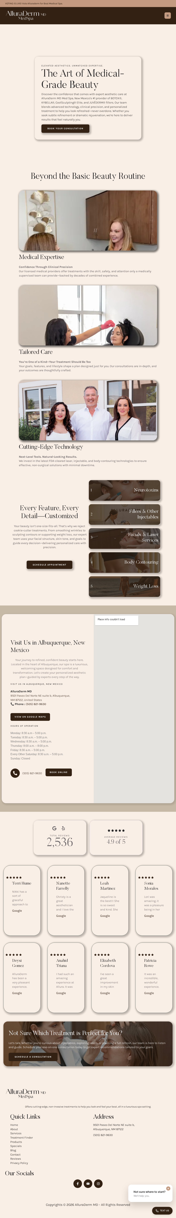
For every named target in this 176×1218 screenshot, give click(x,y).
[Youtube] (88, 1183)
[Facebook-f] (77, 1183)
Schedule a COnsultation (33, 1056)
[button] (65, 128)
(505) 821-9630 (36, 704)
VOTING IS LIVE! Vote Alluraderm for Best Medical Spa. (34, 3)
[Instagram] (98, 1183)
